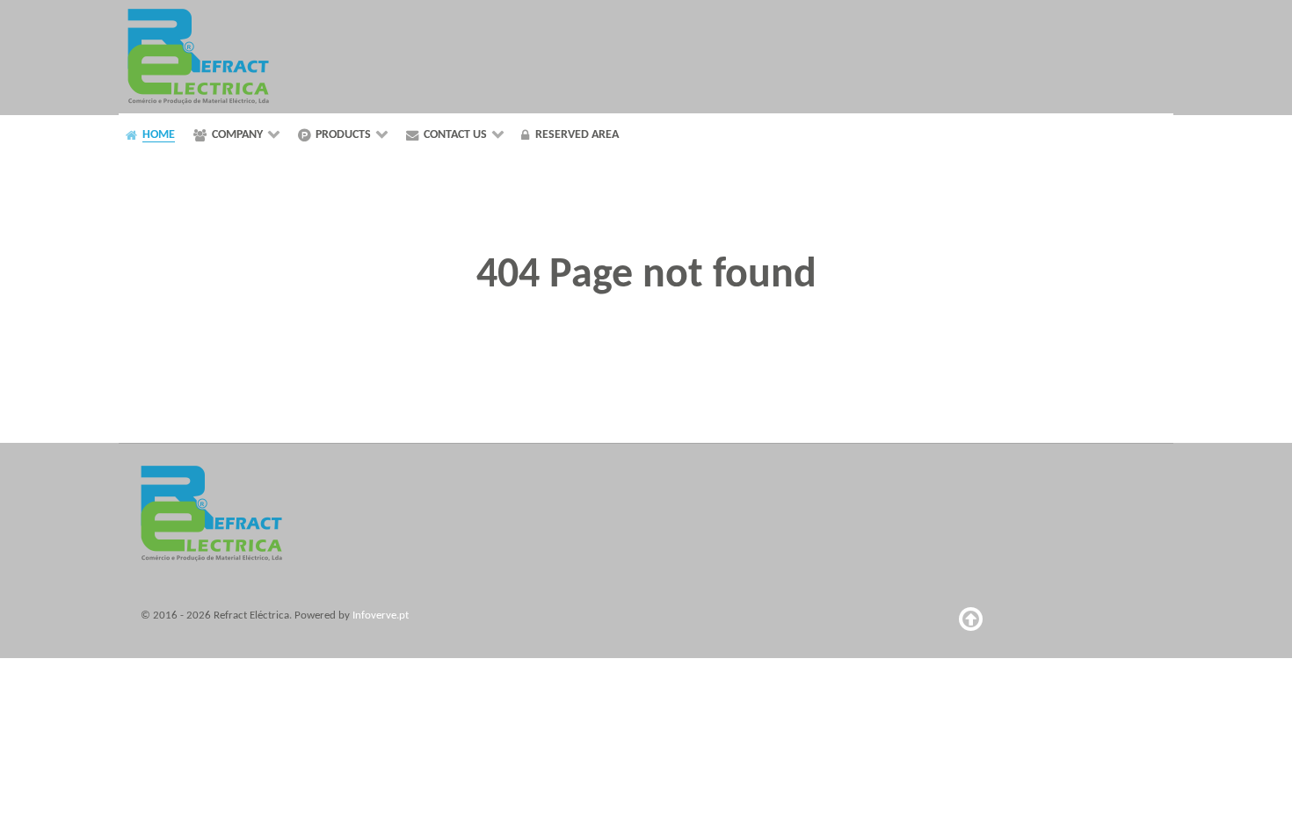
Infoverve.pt (380, 615)
